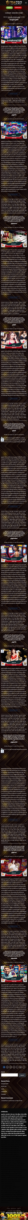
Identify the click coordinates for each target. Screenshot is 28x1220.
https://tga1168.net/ (17, 1158)
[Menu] (26, 3)
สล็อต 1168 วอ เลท (12, 112)
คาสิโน (25, 207)
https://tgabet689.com (17, 1193)
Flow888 (3, 1094)
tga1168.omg (21, 119)
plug (21, 23)
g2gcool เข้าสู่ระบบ (17, 940)
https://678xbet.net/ (6, 1162)
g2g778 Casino (19, 723)
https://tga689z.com (6, 1141)
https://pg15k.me (14, 1146)
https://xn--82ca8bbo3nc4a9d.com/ (10, 1188)
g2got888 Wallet (11, 1054)
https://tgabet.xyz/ (17, 1156)
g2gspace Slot (4, 311)
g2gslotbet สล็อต (4, 624)
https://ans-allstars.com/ (7, 1164)
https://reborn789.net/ (7, 1169)
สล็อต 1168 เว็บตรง (20, 112)
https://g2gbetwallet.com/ (8, 1185)
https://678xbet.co (17, 1162)
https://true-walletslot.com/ (8, 1200)
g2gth (14, 325)
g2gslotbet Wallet (11, 623)
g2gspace (14, 223)
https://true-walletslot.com (8, 1177)
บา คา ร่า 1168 (11, 111)
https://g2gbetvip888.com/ (8, 1183)
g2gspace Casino (20, 310)
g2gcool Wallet (21, 939)
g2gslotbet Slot (4, 623)
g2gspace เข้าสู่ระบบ (8, 313)
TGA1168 (16, 102)
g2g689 (2, 102)
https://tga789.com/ (6, 1158)
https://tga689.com (19, 1191)
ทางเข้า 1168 (22, 109)
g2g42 (14, 431)
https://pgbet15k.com (15, 1150)
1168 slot (5, 17)
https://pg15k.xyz (5, 1148)
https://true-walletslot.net (20, 1169)
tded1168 (6, 102)
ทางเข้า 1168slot (6, 110)
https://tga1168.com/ (6, 1156)
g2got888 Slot (4, 1054)
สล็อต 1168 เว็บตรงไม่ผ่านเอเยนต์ (14, 113)
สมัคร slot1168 (17, 111)
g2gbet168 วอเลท (14, 834)
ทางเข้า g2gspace (15, 313)
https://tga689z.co (17, 1141)
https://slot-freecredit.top (15, 1175)
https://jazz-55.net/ (6, 1181)
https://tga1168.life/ (16, 1160)
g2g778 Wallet (6, 724)
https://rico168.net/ (19, 1164)
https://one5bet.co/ (6, 1168)
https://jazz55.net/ (18, 1171)
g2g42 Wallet (3, 521)
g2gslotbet (14, 538)
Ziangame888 (4, 1084)
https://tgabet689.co (18, 1194)
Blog (19, 17)
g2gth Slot (23, 411)
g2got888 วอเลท (18, 1054)
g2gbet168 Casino (17, 832)
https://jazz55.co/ (16, 1181)
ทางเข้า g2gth (4, 416)
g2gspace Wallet (11, 311)
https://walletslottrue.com (8, 1173)
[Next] (24, 1067)
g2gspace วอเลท (18, 311)
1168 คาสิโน (10, 17)
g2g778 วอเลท (12, 724)
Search (3, 1072)
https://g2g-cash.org (6, 1145)
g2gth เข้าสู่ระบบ (21, 413)
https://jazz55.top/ (20, 1177)
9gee (17, 100)
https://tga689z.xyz (6, 1143)
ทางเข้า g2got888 (8, 944)
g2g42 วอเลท (9, 521)
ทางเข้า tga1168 (21, 110)
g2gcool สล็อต (10, 940)
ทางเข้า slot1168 (14, 110)
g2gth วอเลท (9, 413)
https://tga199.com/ (17, 1168)
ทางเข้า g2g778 (8, 727)
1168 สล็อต (15, 17)
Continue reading (14, 93)
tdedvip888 (11, 102)
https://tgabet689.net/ (7, 1194)
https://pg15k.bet (5, 1146)
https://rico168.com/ (6, 1166)
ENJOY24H (4, 1086)
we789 (2, 103)
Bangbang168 (14, 20)
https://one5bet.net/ (17, 1166)
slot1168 (21, 107)
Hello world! (19, 1101)
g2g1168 (19, 100)
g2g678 (23, 100)
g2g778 (14, 642)
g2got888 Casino (20, 1052)
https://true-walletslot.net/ (15, 1198)
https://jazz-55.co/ (6, 1179)
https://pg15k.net (5, 1150)
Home (8, 1208)
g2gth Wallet (3, 413)
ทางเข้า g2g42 (4, 524)
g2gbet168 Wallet (6, 834)
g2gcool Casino (8, 939)
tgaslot (23, 102)
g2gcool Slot (14, 939)
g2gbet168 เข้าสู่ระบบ (5, 835)
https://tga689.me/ (6, 1193)
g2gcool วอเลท (4, 940)
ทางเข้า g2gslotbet (23, 626)
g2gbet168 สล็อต (21, 834)
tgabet (18, 18)
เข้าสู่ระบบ (19, 1208)
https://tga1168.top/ (6, 1160)
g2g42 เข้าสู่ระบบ (21, 521)
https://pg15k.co (14, 1148)
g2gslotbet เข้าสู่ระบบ (13, 624)
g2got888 (14, 958)
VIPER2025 (4, 1091)
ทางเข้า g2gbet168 (13, 837)
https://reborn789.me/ (7, 1171)
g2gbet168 (14, 742)
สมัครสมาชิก (13, 1208)
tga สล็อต (5, 109)
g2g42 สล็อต (15, 521)
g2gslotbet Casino (21, 621)
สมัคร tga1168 (19, 210)
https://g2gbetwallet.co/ (7, 1191)
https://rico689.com (17, 1143)
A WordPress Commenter (7, 1101)
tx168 (2, 1089)
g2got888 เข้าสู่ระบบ (8, 1056)
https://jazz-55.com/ (16, 1179)
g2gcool (14, 852)
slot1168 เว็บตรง (7, 108)
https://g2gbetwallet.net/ (7, 1187)
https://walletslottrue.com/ (8, 1196)
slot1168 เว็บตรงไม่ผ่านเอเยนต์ (16, 17)
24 (20, 1067)
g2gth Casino (18, 411)
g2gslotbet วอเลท (19, 623)
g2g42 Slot (24, 519)
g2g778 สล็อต (18, 724)
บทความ (6, 111)
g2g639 (14, 115)
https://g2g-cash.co (17, 1145)
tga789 (19, 102)
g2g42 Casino (18, 519)
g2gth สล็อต (14, 413)
